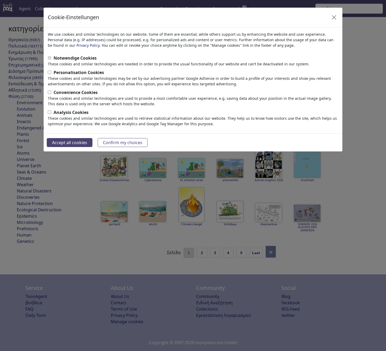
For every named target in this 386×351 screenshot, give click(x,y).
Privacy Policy (88, 45)
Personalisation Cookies (79, 72)
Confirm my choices (122, 142)
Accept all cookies (69, 142)
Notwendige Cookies (75, 58)
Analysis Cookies (71, 112)
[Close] (334, 17)
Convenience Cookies (76, 92)
